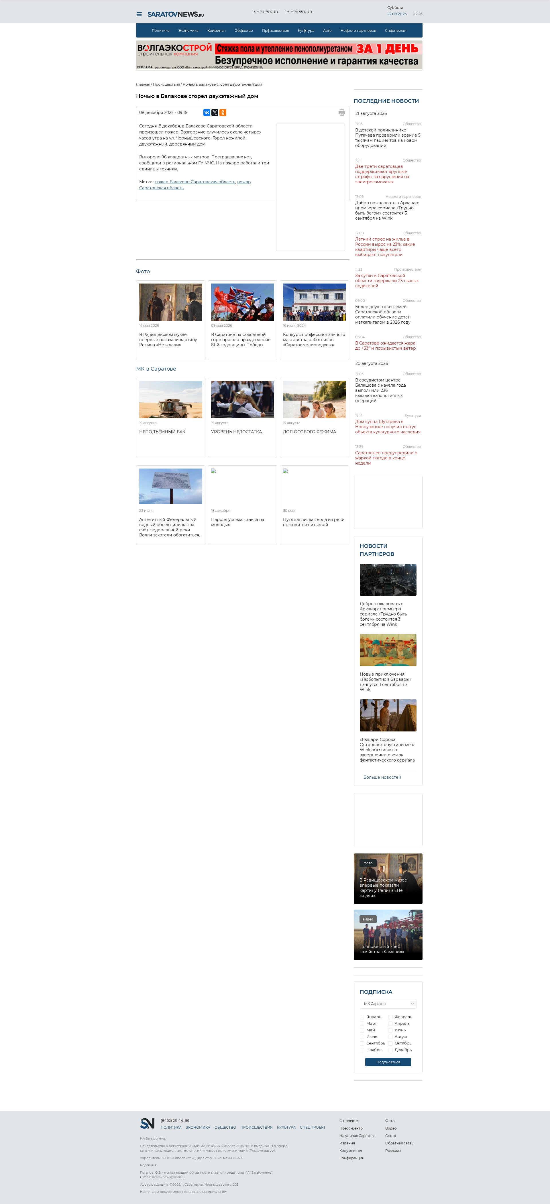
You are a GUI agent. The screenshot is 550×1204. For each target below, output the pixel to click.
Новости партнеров (358, 30)
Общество (244, 30)
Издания (347, 1143)
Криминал (216, 30)
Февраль (403, 1016)
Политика (161, 30)
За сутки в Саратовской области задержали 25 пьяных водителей (387, 280)
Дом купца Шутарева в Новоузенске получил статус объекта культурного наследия (388, 426)
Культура (306, 30)
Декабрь (403, 1049)
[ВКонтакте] (206, 112)
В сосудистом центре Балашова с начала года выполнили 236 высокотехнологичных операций (380, 390)
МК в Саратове (156, 369)
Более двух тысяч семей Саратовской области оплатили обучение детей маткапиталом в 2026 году (383, 314)
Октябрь (402, 1043)
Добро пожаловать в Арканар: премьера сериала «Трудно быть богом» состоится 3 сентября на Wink (387, 210)
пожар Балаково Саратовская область (195, 181)
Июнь (400, 1030)
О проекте (348, 1121)
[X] (214, 112)
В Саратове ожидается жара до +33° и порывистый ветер (385, 346)
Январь (373, 1016)
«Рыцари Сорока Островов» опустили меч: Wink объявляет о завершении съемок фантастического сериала (387, 750)
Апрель (401, 1023)
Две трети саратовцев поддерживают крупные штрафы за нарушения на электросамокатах (382, 174)
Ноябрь (373, 1049)
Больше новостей (382, 777)
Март (371, 1023)
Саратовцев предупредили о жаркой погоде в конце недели (386, 458)
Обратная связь (399, 1143)
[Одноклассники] (222, 112)
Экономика (188, 30)
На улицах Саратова (357, 1136)
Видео (391, 1128)
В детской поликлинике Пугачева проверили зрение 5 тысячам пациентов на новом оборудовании (388, 137)
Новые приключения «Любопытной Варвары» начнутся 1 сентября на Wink (385, 682)
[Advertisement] (310, 186)
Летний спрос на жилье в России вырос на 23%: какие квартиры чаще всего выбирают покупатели (385, 247)
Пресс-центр (351, 1128)
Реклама (393, 1150)
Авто (327, 30)
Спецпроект (396, 30)
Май (370, 1030)
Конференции (351, 1158)
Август (400, 1036)
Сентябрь (375, 1043)
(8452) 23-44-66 (175, 1120)
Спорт (390, 1136)
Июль (371, 1036)
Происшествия (275, 30)
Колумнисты (350, 1150)
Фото (390, 1121)
